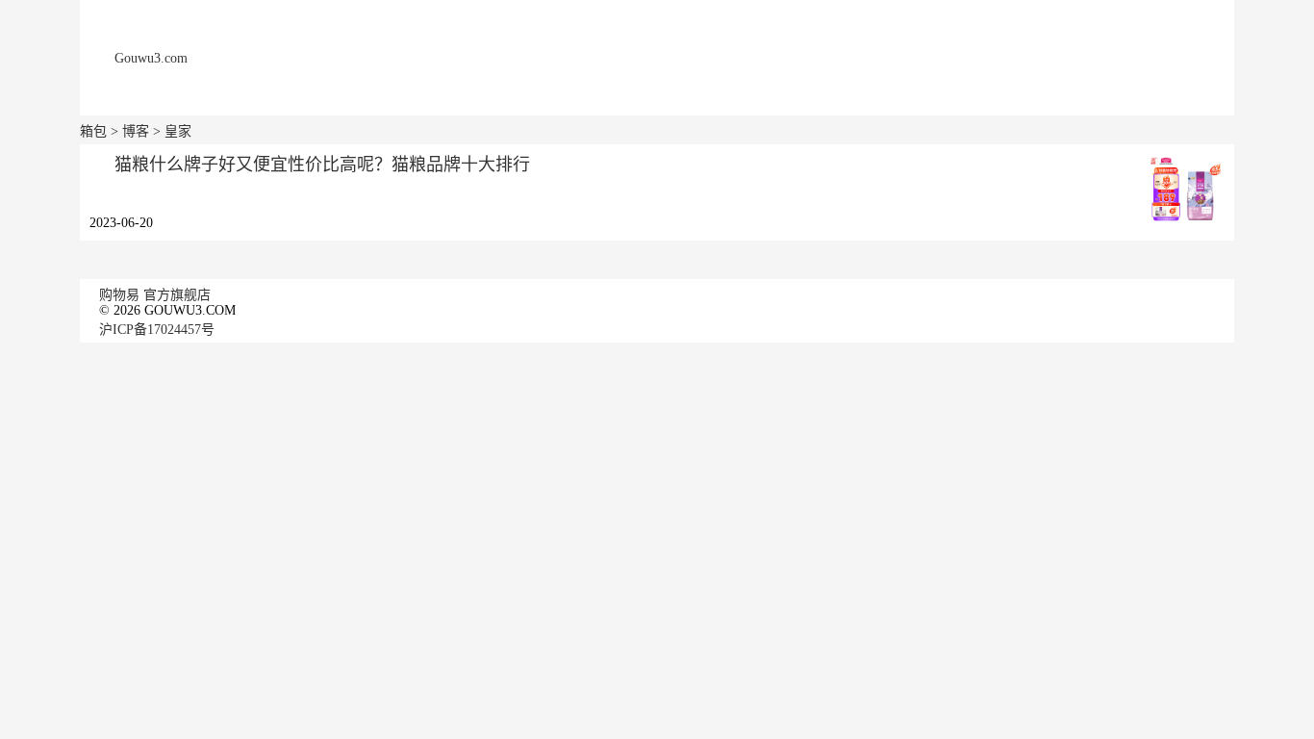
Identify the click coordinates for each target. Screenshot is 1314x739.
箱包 (93, 131)
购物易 (119, 295)
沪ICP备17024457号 (157, 329)
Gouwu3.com (151, 58)
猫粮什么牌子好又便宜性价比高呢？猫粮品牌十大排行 (322, 164)
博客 (135, 131)
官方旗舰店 (177, 295)
